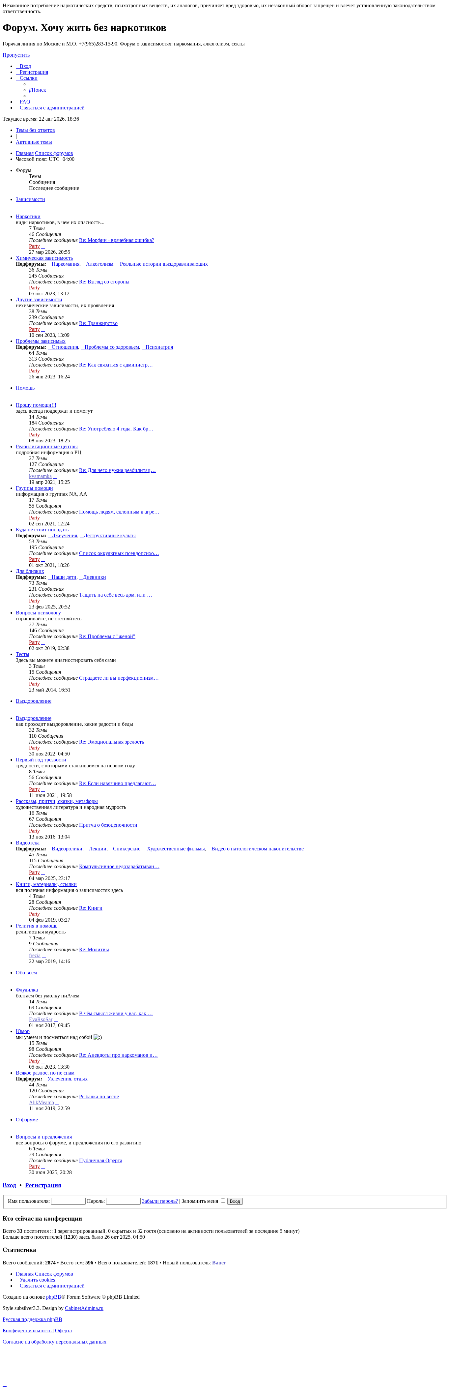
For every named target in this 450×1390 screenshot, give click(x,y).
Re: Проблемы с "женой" (107, 636)
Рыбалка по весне (99, 1096)
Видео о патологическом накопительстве (257, 848)
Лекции (97, 848)
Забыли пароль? (160, 1201)
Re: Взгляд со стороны (104, 281)
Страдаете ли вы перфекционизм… (119, 678)
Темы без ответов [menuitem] (35, 130)
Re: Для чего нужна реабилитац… (117, 470)
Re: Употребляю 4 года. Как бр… (116, 428)
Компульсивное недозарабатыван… (119, 866)
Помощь (25, 388)
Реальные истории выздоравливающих (164, 264)
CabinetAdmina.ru (84, 1308)
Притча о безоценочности (108, 825)
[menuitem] (23, 66)
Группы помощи (34, 488)
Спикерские (126, 848)
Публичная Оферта (100, 1160)
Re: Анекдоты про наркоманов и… (118, 1055)
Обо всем (26, 972)
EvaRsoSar (40, 1019)
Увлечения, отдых (67, 1078)
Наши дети (64, 577)
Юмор (23, 1031)
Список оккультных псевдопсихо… (119, 553)
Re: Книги (90, 908)
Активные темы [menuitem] (34, 142)
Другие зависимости (39, 299)
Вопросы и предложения (44, 1136)
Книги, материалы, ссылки (46, 884)
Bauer (219, 1262)
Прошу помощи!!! (36, 405)
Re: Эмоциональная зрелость (111, 742)
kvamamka (40, 476)
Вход (9, 1185)
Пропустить (16, 55)
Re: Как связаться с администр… (116, 365)
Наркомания (65, 264)
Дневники (94, 577)
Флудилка (27, 989)
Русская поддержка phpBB (32, 1319)
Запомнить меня (200, 1201)
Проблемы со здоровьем (112, 347)
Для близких (30, 571)
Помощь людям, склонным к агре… (119, 512)
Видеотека (28, 842)
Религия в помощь (36, 926)
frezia (35, 955)
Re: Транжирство (98, 323)
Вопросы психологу (38, 612)
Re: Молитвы (94, 949)
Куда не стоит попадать (42, 529)
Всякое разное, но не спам (45, 1073)
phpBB (53, 1297)
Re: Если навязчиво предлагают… (117, 783)
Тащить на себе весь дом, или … (115, 595)
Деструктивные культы (110, 535)
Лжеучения (64, 535)
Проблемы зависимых (41, 341)
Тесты (22, 654)
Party (34, 246)
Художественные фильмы (176, 848)
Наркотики (28, 216)
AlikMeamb (41, 1102)
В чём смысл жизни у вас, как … (116, 1013)
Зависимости (30, 199)
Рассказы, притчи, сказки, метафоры (57, 801)
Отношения (65, 347)
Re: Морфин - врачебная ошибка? (116, 240)
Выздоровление (33, 701)
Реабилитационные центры (47, 446)
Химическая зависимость (44, 258)
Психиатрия (159, 347)
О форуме (27, 1119)
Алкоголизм (99, 264)
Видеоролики (67, 848)
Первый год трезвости (41, 759)
